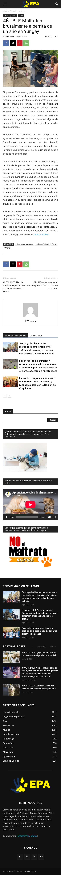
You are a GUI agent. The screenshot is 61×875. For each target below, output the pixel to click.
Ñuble (21, 16)
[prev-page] (5, 396)
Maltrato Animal (42, 244)
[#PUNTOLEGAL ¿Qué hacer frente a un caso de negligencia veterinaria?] (11, 657)
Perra (54, 244)
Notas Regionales (17, 11)
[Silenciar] (49, 517)
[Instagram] (27, 856)
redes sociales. (42, 234)
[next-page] (9, 396)
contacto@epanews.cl (27, 835)
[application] (30, 504)
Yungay (7, 247)
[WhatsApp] (26, 43)
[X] (13, 43)
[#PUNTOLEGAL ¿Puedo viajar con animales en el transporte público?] (11, 690)
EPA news (10, 36)
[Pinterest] (20, 43)
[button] (5, 4)
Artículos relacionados (15, 336)
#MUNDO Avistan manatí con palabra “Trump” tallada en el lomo (44, 285)
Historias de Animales (24, 244)
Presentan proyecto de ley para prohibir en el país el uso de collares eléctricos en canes (39, 631)
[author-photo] (30, 317)
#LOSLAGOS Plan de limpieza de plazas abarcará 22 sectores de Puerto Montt (16, 287)
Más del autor (36, 336)
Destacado (41, 646)
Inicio (5, 11)
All (32, 646)
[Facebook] (6, 43)
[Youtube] (41, 856)
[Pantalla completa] (54, 517)
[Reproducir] (6, 517)
